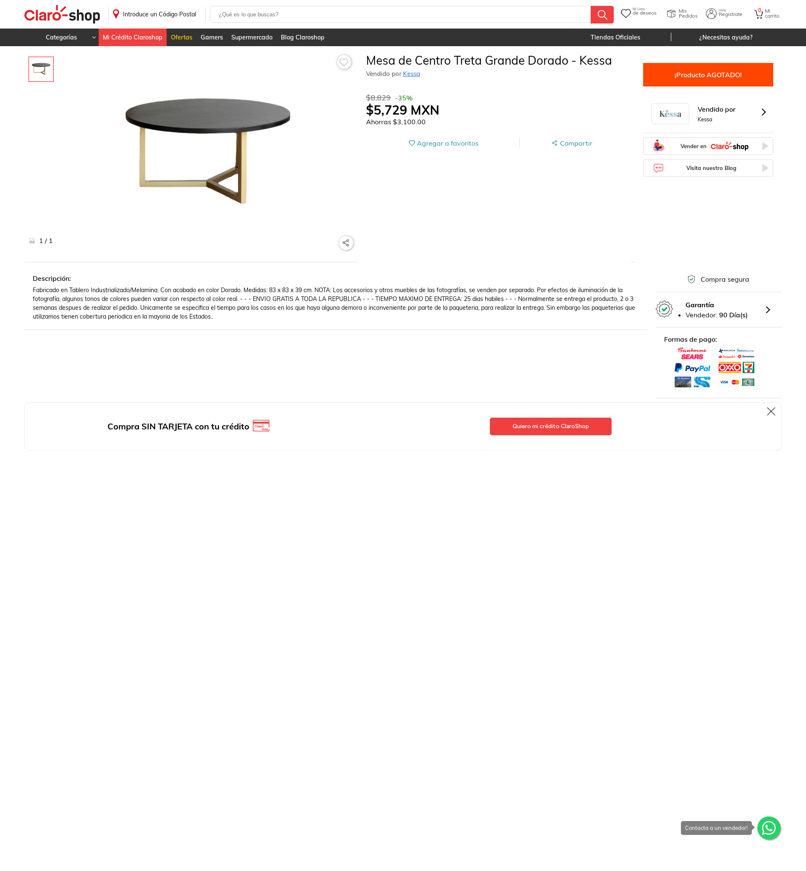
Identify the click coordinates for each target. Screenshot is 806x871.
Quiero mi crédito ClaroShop (551, 426)
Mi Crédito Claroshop (132, 37)
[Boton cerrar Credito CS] (771, 411)
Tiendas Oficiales (615, 37)
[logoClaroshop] (62, 14)
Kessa (411, 74)
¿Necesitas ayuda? (726, 37)
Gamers (212, 37)
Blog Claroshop (302, 37)
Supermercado (251, 37)
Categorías (61, 37)
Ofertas (181, 37)
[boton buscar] (602, 15)
